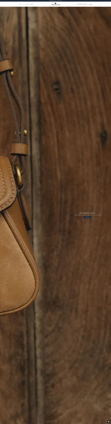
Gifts (29, 4)
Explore (32, 4)
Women (20, 4)
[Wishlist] (87, 4)
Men (23, 4)
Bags (26, 4)
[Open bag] (91, 4)
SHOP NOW (87, 217)
